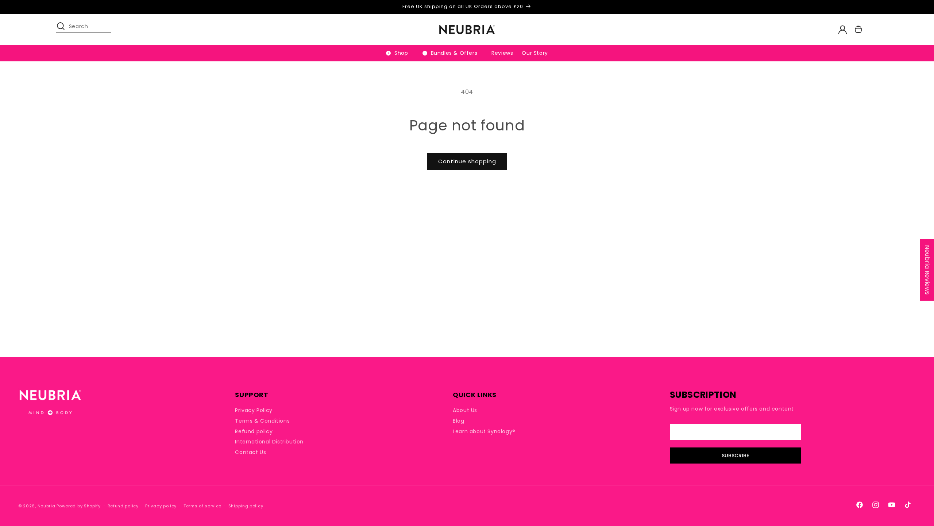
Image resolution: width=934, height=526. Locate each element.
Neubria (46, 506)
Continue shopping (467, 161)
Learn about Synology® (484, 431)
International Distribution (269, 441)
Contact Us (250, 452)
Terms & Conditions (262, 420)
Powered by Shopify (79, 506)
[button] (64, 30)
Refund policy (254, 431)
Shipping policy (245, 506)
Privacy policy (161, 506)
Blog (458, 420)
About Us (465, 410)
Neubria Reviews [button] (927, 270)
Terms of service (202, 506)
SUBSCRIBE (735, 455)
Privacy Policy (253, 410)
